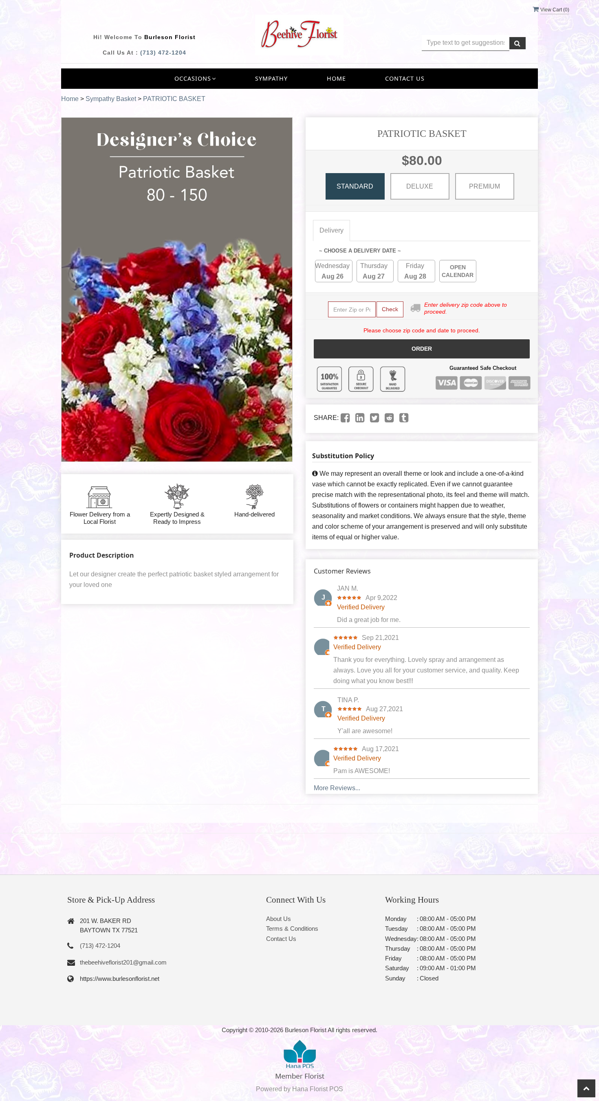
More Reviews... (337, 788)
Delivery (331, 230)
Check (390, 309)
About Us (278, 918)
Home (336, 78)
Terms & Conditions (292, 928)
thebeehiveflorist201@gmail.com (123, 962)
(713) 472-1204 (163, 52)
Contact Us (405, 78)
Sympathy (271, 78)
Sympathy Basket (111, 98)
